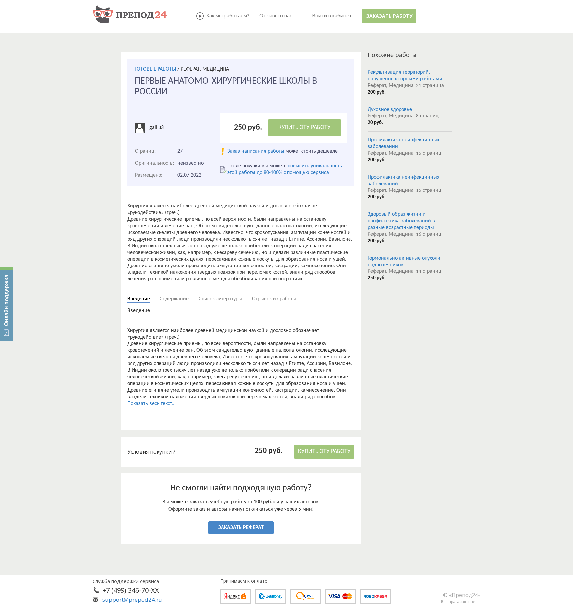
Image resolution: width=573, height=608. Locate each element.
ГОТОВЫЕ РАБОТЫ (155, 69)
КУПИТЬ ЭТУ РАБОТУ (304, 127)
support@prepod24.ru (132, 599)
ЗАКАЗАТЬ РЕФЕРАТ (241, 527)
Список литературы (220, 299)
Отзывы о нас (275, 15)
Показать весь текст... (151, 403)
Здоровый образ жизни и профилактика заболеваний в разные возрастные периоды (401, 221)
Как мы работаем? (227, 15)
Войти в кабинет (332, 15)
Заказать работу (389, 16)
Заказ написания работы (255, 151)
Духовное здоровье (390, 109)
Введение (138, 299)
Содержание (174, 299)
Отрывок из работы (274, 299)
